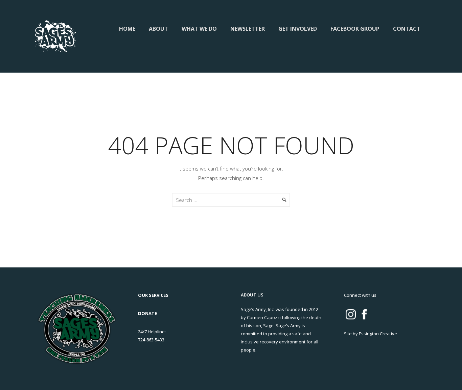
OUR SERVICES (153, 295)
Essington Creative (378, 334)
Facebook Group (354, 28)
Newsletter (247, 28)
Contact (406, 28)
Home (127, 28)
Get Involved (297, 28)
